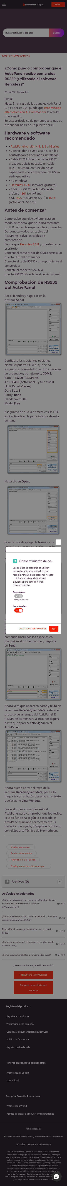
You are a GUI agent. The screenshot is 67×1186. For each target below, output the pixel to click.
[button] (57, 1177)
